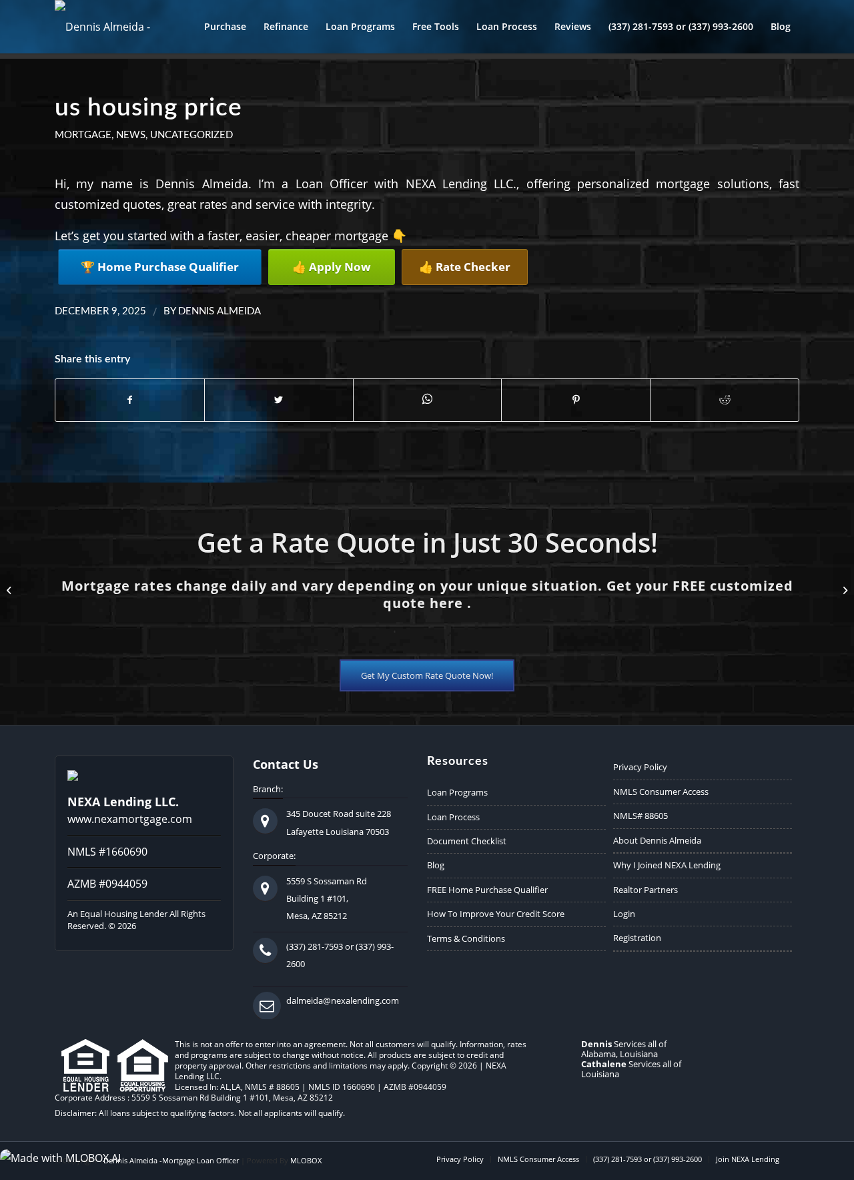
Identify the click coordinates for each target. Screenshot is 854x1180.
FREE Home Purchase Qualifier (487, 890)
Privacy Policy (640, 767)
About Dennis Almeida (657, 840)
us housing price (148, 107)
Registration (637, 938)
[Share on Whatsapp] (428, 399)
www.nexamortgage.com (129, 819)
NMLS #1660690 (107, 851)
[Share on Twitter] (279, 399)
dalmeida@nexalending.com (342, 1000)
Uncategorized (191, 135)
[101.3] (843, 590)
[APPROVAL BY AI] (10, 590)
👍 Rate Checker (464, 266)
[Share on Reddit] (725, 399)
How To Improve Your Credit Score (495, 914)
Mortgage (83, 135)
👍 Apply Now (331, 266)
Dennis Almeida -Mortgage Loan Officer (171, 1160)
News (130, 135)
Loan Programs (457, 792)
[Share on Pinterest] (576, 399)
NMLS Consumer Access (661, 792)
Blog (435, 865)
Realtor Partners (645, 890)
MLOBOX (306, 1160)
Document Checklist (466, 841)
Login (624, 914)
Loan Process (453, 817)
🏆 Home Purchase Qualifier (160, 266)
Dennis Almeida (219, 311)
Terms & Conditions (466, 938)
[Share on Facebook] (129, 399)
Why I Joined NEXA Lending (667, 865)
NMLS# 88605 (640, 816)
